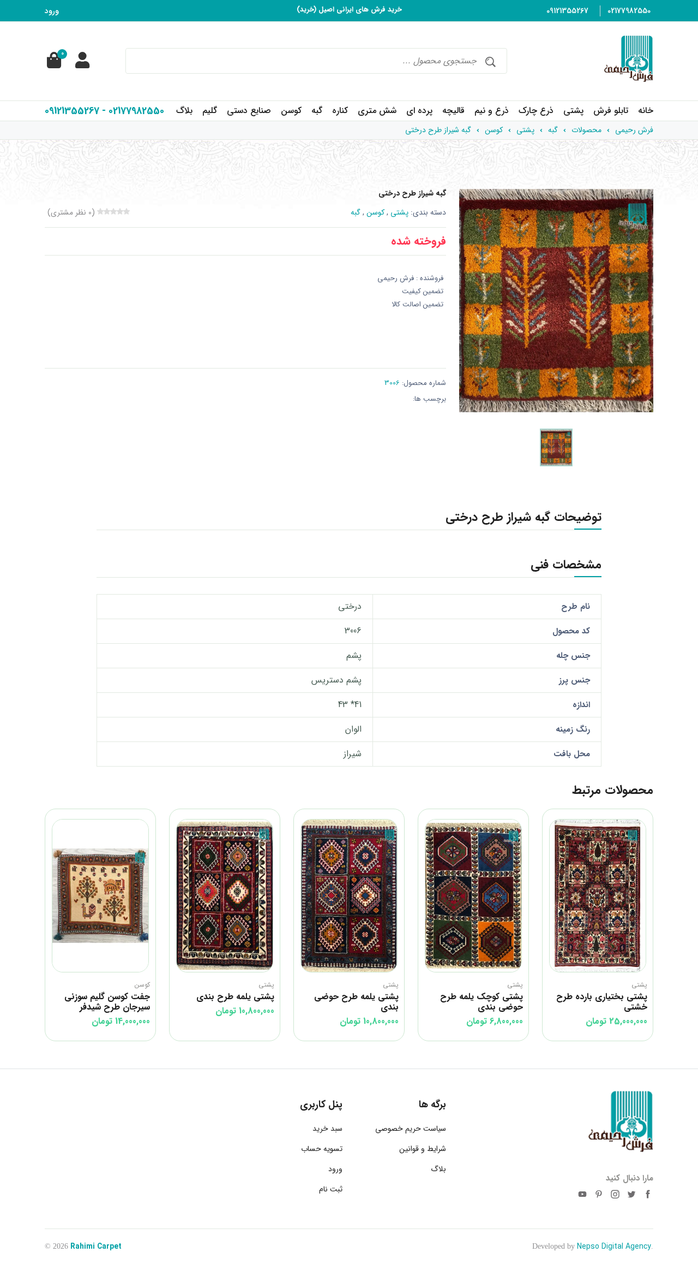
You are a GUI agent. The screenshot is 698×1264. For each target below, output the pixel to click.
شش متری (377, 110)
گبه (316, 110)
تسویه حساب (321, 1149)
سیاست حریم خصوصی (410, 1129)
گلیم (209, 110)
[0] (53, 61)
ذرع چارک (536, 110)
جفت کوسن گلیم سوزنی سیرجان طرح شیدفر (107, 1002)
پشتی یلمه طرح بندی (235, 997)
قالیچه (453, 110)
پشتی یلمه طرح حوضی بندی (356, 1002)
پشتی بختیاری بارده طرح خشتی (601, 1002)
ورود (52, 11)
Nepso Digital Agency (614, 1247)
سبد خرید (327, 1129)
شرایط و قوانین (422, 1149)
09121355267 (567, 11)
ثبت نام (330, 1189)
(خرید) (306, 9)
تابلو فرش (610, 110)
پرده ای (419, 110)
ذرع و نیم (491, 110)
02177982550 (629, 11)
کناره (340, 110)
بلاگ (184, 110)
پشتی (573, 110)
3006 (392, 383)
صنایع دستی (249, 110)
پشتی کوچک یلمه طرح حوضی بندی (481, 1002)
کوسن (291, 110)
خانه (645, 110)
